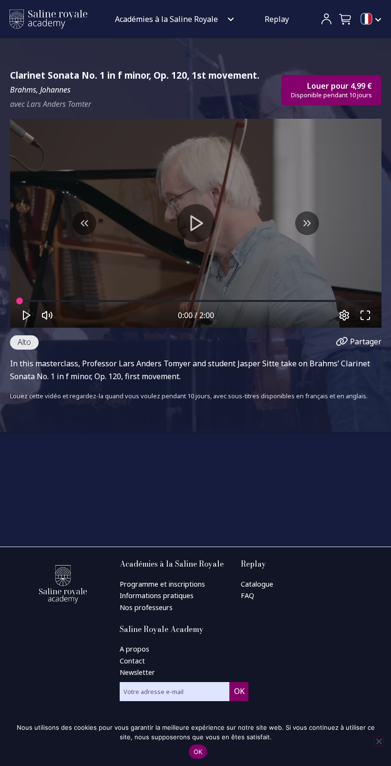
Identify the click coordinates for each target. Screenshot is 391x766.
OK (198, 752)
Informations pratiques (157, 595)
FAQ (247, 595)
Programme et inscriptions (162, 584)
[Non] (378, 741)
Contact (132, 660)
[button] (345, 19)
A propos (134, 648)
